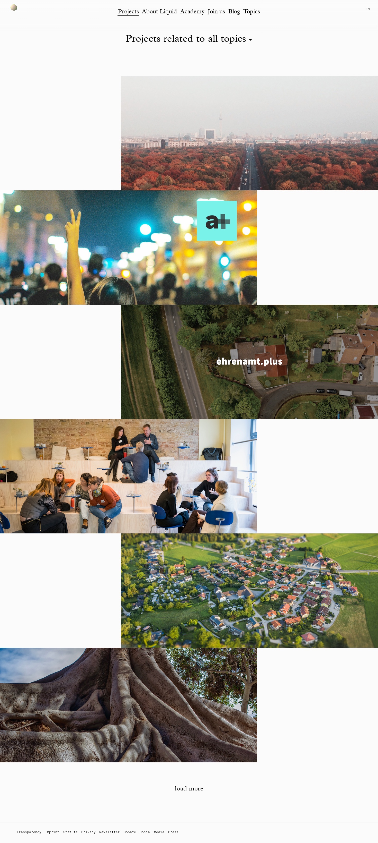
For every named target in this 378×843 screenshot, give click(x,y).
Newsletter (109, 832)
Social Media (152, 832)
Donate (130, 832)
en (368, 9)
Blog (234, 12)
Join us (216, 12)
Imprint (52, 832)
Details (138, 123)
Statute (70, 832)
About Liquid (159, 12)
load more (189, 789)
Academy (192, 12)
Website (165, 123)
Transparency (29, 832)
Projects (128, 12)
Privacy (88, 832)
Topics (251, 12)
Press (173, 832)
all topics (227, 40)
